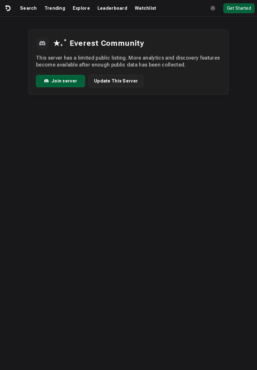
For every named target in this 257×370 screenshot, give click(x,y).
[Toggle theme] (212, 8)
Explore (81, 8)
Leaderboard (112, 8)
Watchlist (145, 8)
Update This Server (116, 80)
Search (28, 8)
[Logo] (8, 8)
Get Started (239, 8)
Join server (64, 80)
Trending (55, 8)
